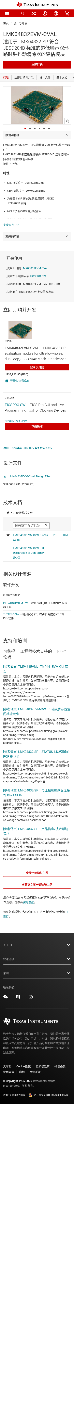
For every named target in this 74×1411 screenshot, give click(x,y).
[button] (7, 13)
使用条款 (28, 902)
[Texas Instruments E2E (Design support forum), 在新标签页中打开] (18, 998)
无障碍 (7, 1066)
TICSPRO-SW (38, 276)
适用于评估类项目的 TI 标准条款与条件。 (28, 448)
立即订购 (37, 64)
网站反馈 (35, 1071)
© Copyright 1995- (17, 1081)
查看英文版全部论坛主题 (37, 884)
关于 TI (7, 944)
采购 (6, 973)
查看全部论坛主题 (37, 872)
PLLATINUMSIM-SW (15, 603)
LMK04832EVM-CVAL (35, 268)
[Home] (37, 4)
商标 (22, 1071)
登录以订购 (37, 367)
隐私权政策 (43, 1066)
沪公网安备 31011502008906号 (51, 1095)
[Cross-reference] (33, 13)
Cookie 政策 (23, 1066)
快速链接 (8, 959)
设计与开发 (20, 23)
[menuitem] (22, 13)
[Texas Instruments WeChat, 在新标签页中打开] (5, 998)
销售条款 (60, 1066)
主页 (6, 23)
